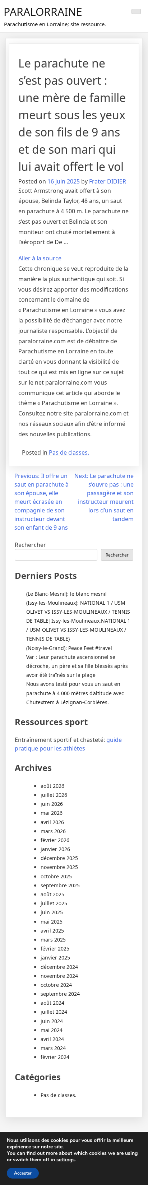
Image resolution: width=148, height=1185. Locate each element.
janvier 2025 (55, 957)
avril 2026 (52, 822)
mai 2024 (52, 1030)
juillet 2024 (54, 1011)
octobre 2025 (56, 876)
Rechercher (30, 545)
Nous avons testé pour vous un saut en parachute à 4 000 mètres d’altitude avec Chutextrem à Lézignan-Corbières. (75, 692)
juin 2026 (52, 803)
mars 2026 (53, 831)
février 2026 (55, 840)
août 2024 (52, 1002)
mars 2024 (53, 1048)
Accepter (23, 1173)
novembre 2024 (59, 975)
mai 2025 (52, 921)
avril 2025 (52, 930)
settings (65, 1160)
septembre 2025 (60, 885)
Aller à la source (39, 258)
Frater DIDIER (107, 181)
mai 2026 (52, 812)
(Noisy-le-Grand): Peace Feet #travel (69, 648)
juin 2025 (52, 912)
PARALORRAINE (43, 11)
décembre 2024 (59, 966)
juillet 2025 (54, 903)
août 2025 (52, 894)
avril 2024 (52, 1039)
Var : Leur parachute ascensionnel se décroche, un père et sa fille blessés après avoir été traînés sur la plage (77, 666)
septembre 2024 (60, 993)
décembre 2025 (59, 858)
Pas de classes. (69, 452)
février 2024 (55, 1057)
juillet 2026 (54, 794)
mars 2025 (53, 939)
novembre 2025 (59, 867)
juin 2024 (52, 1021)
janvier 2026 (55, 849)
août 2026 (52, 785)
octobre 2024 (56, 984)
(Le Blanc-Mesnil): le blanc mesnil (66, 593)
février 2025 (55, 948)
